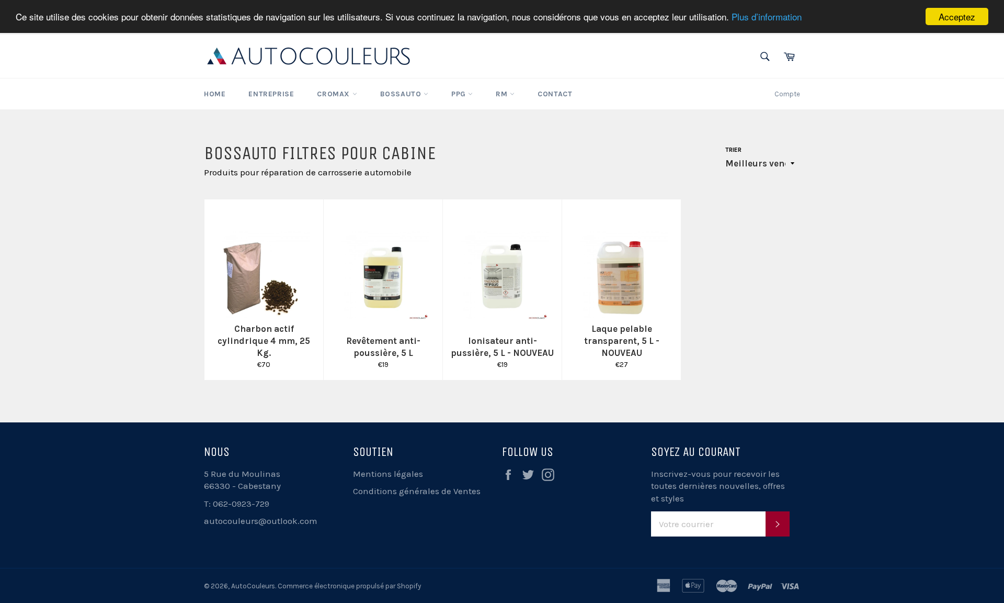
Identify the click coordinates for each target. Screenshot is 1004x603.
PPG (459, 94)
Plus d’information (767, 17)
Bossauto (402, 94)
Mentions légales (388, 473)
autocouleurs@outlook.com (260, 521)
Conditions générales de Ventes (417, 491)
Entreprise (271, 94)
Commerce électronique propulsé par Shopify (349, 586)
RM (503, 94)
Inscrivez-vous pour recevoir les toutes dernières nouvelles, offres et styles (718, 486)
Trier (733, 149)
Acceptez (957, 16)
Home (214, 94)
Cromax (334, 94)
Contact (555, 94)
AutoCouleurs (253, 586)
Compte (787, 94)
